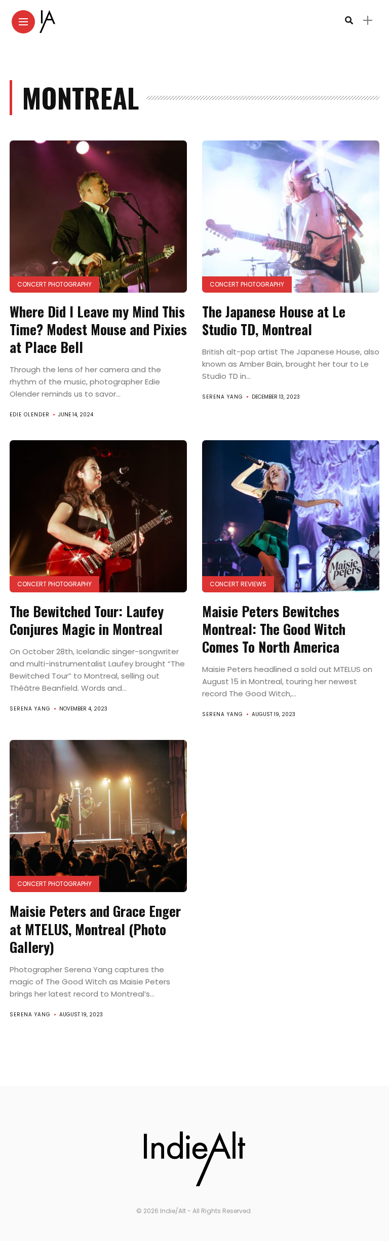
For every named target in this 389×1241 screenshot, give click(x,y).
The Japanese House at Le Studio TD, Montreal (273, 320)
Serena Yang (222, 397)
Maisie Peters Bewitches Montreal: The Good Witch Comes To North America (273, 629)
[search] (349, 20)
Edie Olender (30, 414)
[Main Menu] (23, 22)
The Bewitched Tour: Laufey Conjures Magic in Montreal (87, 620)
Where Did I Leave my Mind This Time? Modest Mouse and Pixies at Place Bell (98, 329)
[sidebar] (367, 20)
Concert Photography (54, 284)
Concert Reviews (238, 584)
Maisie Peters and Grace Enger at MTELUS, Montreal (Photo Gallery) (95, 928)
